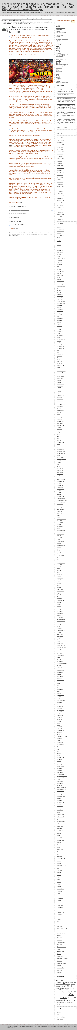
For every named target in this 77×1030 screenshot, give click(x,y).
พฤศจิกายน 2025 (60, 158)
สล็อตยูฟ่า (59, 900)
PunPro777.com (60, 600)
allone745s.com (60, 275)
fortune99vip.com (60, 384)
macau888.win (60, 485)
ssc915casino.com (61, 700)
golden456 (59, 408)
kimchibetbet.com (61, 451)
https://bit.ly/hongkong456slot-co (17, 206)
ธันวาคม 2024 (60, 184)
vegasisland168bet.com (62, 776)
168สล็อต (59, 241)
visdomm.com (60, 783)
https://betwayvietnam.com (62, 54)
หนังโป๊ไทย (58, 44)
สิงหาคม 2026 (60, 137)
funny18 (58, 47)
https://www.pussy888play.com (63, 65)
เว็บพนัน (58, 949)
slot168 (58, 685)
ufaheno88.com (60, 757)
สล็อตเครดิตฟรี (60, 907)
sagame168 (65, 988)
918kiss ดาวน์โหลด (61, 258)
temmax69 (59, 723)
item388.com (60, 432)
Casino (58, 333)
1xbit (58, 248)
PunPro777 (59, 598)
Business (59, 324)
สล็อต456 (58, 81)
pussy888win (60, 611)
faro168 (57, 79)
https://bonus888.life (60, 35)
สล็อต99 (58, 998)
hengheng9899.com (61, 416)
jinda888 (59, 436)
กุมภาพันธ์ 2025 (60, 179)
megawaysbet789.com (62, 500)
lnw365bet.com (60, 468)
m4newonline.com (61, 479)
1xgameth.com (60, 250)
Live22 (58, 464)
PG (57, 549)
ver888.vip (59, 779)
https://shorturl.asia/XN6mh (18, 224)
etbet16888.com (60, 365)
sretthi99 (59, 696)
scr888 (58, 657)
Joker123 (59, 438)
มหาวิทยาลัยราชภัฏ (61, 858)
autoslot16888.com (61, 286)
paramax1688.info (61, 545)
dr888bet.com (60, 354)
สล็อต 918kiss (60, 870)
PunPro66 (59, 594)
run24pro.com (60, 636)
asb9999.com (60, 283)
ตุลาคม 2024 (59, 189)
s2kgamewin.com (61, 639)
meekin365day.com (61, 498)
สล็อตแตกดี (59, 914)
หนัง (58, 921)
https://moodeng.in (60, 56)
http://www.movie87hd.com (62, 64)
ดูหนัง (57, 75)
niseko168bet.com (61, 520)
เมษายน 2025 (60, 175)
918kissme (59, 262)
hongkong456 (60, 423)
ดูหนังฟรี (58, 77)
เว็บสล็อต (59, 954)
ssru (58, 704)
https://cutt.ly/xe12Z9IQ (15, 217)
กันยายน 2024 (60, 191)
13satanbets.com (60, 229)
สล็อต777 (58, 51)
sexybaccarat (59, 68)
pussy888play (60, 609)
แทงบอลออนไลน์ (60, 968)
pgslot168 (59, 570)
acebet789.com (60, 271)
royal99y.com (60, 634)
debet (58, 350)
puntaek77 (59, 604)
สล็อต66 (58, 31)
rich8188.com (60, 623)
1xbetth (58, 246)
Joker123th (59, 440)
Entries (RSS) (74, 1026)
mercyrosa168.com (61, 502)
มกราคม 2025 (60, 182)
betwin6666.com (60, 314)
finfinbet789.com (60, 376)
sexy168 (59, 659)
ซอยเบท (58, 819)
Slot (58, 681)
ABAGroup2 (59, 268)
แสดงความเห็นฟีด (61, 1017)
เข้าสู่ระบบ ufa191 (61, 933)
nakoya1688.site (60, 513)
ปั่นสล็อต (59, 842)
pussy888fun (59, 608)
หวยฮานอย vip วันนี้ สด (62, 928)
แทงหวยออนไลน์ (60, 970)
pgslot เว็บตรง (59, 71)
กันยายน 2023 (60, 219)
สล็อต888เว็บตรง (60, 889)
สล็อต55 (58, 877)
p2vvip (58, 539)
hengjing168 (59, 417)
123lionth (59, 227)
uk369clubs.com (60, 766)
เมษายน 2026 (60, 147)
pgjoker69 (59, 566)
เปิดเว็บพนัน (59, 940)
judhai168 (59, 446)
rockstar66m (59, 628)
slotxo (57, 41)
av (57, 288)
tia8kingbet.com (60, 728)
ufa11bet (59, 748)
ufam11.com (59, 759)
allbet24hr (59, 273)
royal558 (59, 632)
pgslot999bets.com (61, 579)
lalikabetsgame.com (61, 459)
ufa (57, 746)
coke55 (58, 342)
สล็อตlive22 (59, 891)
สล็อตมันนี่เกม (60, 898)
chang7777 (59, 337)
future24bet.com (60, 395)
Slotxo (58, 691)
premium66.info (60, 591)
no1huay (59, 524)
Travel (58, 740)
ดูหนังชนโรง (58, 78)
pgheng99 (58, 986)
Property (59, 593)
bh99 (58, 316)
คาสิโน (58, 812)
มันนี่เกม (59, 861)
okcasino (59, 528)
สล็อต (10, 145)
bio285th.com (60, 318)
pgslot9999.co (60, 578)
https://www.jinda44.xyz (61, 32)
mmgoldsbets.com (61, 505)
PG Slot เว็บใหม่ (60, 555)
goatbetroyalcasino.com (62, 402)
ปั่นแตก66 (59, 844)
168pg (58, 237)
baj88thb (59, 292)
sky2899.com (60, 678)
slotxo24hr (59, 693)
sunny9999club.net (61, 711)
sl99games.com (60, 680)
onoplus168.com (60, 537)
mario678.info (60, 492)
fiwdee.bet (59, 380)
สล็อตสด (59, 902)
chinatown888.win (61, 339)
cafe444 (58, 327)
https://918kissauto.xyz (61, 59)
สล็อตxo (58, 896)
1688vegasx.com (60, 235)
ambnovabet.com (60, 281)
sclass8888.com (60, 655)
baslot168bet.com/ (61, 303)
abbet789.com (60, 269)
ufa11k (58, 749)
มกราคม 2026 (60, 154)
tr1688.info (59, 738)
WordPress (69, 1026)
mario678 (59, 490)
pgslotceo (59, 581)
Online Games (60, 535)
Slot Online (59, 683)
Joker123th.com (60, 442)
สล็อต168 (58, 26)
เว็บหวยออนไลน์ (60, 956)
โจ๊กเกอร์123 (59, 972)
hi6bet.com (59, 419)
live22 (57, 74)
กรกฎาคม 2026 (60, 140)
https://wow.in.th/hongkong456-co (18, 213)
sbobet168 (59, 652)
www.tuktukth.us (60, 794)
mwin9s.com (59, 511)
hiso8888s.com (60, 421)
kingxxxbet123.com (61, 453)
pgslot (26, 112)
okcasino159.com (61, 530)
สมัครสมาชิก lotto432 (61, 865)
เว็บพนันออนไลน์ (60, 951)
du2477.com (59, 356)
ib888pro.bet (59, 429)
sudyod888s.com (60, 708)
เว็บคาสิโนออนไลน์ (61, 942)
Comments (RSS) (12, 1027)
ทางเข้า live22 (60, 828)
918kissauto (59, 260)
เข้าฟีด (58, 1014)
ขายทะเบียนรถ (60, 810)
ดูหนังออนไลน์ (60, 826)
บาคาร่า (58, 40)
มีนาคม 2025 (60, 177)
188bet (58, 243)
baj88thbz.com (60, 294)
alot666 (58, 277)
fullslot (58, 389)
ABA (58, 266)
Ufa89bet (59, 753)
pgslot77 (59, 572)
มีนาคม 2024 (60, 205)
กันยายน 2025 (60, 163)
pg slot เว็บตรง (60, 553)
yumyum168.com (60, 802)
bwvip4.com (59, 326)
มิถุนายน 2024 (60, 198)
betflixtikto (59, 307)
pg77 (58, 557)
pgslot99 (59, 576)
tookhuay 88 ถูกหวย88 (62, 736)
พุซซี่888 (59, 854)
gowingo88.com (60, 410)
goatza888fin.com (61, 404)
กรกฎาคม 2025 (60, 168)
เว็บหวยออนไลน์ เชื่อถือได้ (62, 958)
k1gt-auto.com (60, 447)
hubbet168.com (60, 425)
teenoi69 (59, 721)
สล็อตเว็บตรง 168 (60, 912)
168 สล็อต (59, 233)
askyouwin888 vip (61, 284)
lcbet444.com (60, 460)
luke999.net (59, 475)
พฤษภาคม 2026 (60, 144)
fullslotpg (58, 73)
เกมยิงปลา (59, 930)
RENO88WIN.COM (61, 619)
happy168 (59, 412)
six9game (59, 674)
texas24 (58, 725)
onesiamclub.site (60, 534)
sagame (58, 62)
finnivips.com (60, 378)
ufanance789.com (61, 763)
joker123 (58, 25)
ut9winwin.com (60, 772)
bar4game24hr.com (61, 297)
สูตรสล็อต (59, 919)
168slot (58, 239)
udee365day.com (60, 744)
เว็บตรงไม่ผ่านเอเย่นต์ (61, 947)
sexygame (59, 665)
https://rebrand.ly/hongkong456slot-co (19, 210)
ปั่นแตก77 (59, 847)
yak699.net (59, 800)
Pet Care (59, 547)
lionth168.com (60, 462)
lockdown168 (60, 470)
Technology (59, 719)
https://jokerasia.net (60, 55)
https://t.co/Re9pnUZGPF (15, 221)
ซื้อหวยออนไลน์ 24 (61, 821)
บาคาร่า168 (59, 837)
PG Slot (58, 550)
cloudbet (59, 341)
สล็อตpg (58, 893)
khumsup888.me (60, 449)
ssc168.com (59, 698)
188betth (59, 245)
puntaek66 (59, 602)
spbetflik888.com (60, 695)
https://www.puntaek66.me (62, 82)
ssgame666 (59, 702)
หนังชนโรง (58, 61)
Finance (58, 374)
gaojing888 (59, 397)
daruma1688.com (60, 346)
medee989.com (60, 496)
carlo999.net (59, 329)
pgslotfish (59, 583)
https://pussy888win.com (61, 66)
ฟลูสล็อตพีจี (59, 856)
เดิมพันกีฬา (59, 937)
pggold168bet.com (61, 563)
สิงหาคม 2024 (60, 193)
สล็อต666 (59, 882)
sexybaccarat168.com (62, 663)
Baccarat (59, 290)
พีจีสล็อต (59, 851)
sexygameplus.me (61, 667)
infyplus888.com (60, 431)
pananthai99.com (60, 541)
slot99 (57, 38)
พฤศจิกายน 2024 (60, 186)
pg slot (57, 49)
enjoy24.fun (59, 361)
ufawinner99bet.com (61, 764)
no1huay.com (60, 526)
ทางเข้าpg (59, 833)
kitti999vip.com (60, 457)
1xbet (57, 46)
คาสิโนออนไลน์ (60, 817)
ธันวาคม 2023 (60, 212)
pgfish (58, 561)
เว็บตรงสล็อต (59, 944)
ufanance (59, 761)
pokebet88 (59, 587)
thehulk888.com (60, 726)
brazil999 (59, 322)
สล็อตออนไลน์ (60, 905)
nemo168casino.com (61, 519)
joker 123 (58, 63)
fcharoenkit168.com (61, 371)
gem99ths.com (60, 399)
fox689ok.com (60, 386)
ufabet (58, 755)
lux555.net (59, 477)
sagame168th (60, 643)
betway (58, 312)
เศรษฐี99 (59, 965)
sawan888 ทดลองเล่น (61, 647)
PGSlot (16, 228)
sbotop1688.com (60, 653)
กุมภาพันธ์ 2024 (60, 207)
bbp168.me (59, 305)
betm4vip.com (60, 311)
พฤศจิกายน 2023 (60, 214)
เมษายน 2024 (60, 202)
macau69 (59, 483)
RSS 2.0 (35, 234)
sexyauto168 (59, 661)
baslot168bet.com (61, 301)
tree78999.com (60, 742)
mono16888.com (60, 509)
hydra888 (59, 427)
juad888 (58, 444)
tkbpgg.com (59, 732)
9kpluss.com (59, 264)
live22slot (59, 466)
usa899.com (59, 768)
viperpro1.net (60, 781)
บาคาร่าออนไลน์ (60, 840)
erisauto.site (59, 363)
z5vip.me (59, 804)
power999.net (60, 589)
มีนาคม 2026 (60, 149)
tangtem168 (59, 717)
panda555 (59, 543)
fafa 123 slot (59, 367)
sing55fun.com (60, 672)
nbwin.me (59, 515)
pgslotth (58, 585)
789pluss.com (60, 252)
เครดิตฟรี (59, 935)
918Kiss (58, 256)
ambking (59, 279)
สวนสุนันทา (59, 916)
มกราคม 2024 (60, 209)
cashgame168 (60, 331)
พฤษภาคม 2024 (60, 200)
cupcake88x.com (60, 344)
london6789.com (60, 472)
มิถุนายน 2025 (60, 170)
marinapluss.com (60, 489)
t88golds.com (60, 713)
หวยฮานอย (59, 926)
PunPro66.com (60, 596)
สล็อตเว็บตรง (59, 29)
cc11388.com (60, 335)
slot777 (58, 687)
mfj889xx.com (60, 504)
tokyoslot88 (58, 53)
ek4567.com (59, 359)
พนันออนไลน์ (60, 849)
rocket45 (59, 626)
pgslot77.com (60, 574)
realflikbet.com (60, 617)
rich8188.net (59, 624)
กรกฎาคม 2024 (60, 195)
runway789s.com (60, 638)
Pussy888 (59, 606)
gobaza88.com (60, 406)
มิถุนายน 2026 (60, 142)
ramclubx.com (60, 613)
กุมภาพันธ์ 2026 (60, 151)
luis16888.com (60, 474)
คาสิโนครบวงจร (60, 814)
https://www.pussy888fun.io (62, 39)
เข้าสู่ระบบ (59, 1012)
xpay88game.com (61, 796)
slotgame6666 (60, 689)
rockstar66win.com (61, 630)
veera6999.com (60, 774)
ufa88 (58, 751)
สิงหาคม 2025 (60, 165)
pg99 (58, 559)
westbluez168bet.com (61, 787)
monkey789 (59, 507)
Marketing (59, 494)
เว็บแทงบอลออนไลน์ (61, 963)
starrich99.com (60, 706)
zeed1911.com (60, 807)
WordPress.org (60, 1019)
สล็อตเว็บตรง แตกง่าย (60, 28)
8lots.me (59, 254)
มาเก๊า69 (59, 863)
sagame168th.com (61, 645)
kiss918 (58, 48)
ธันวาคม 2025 (60, 156)
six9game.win (60, 676)
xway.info (59, 798)
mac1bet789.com (60, 481)
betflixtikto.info (60, 309)
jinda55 (58, 434)
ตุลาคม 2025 (59, 161)
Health (58, 414)
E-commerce (59, 357)
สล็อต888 (58, 36)
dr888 (58, 352)
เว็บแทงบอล (59, 961)
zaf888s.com (60, 806)
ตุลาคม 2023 (59, 216)
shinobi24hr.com (60, 670)
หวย (58, 923)
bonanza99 (59, 320)
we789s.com (59, 785)
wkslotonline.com (60, 791)
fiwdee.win (59, 382)
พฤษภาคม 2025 (60, 172)
